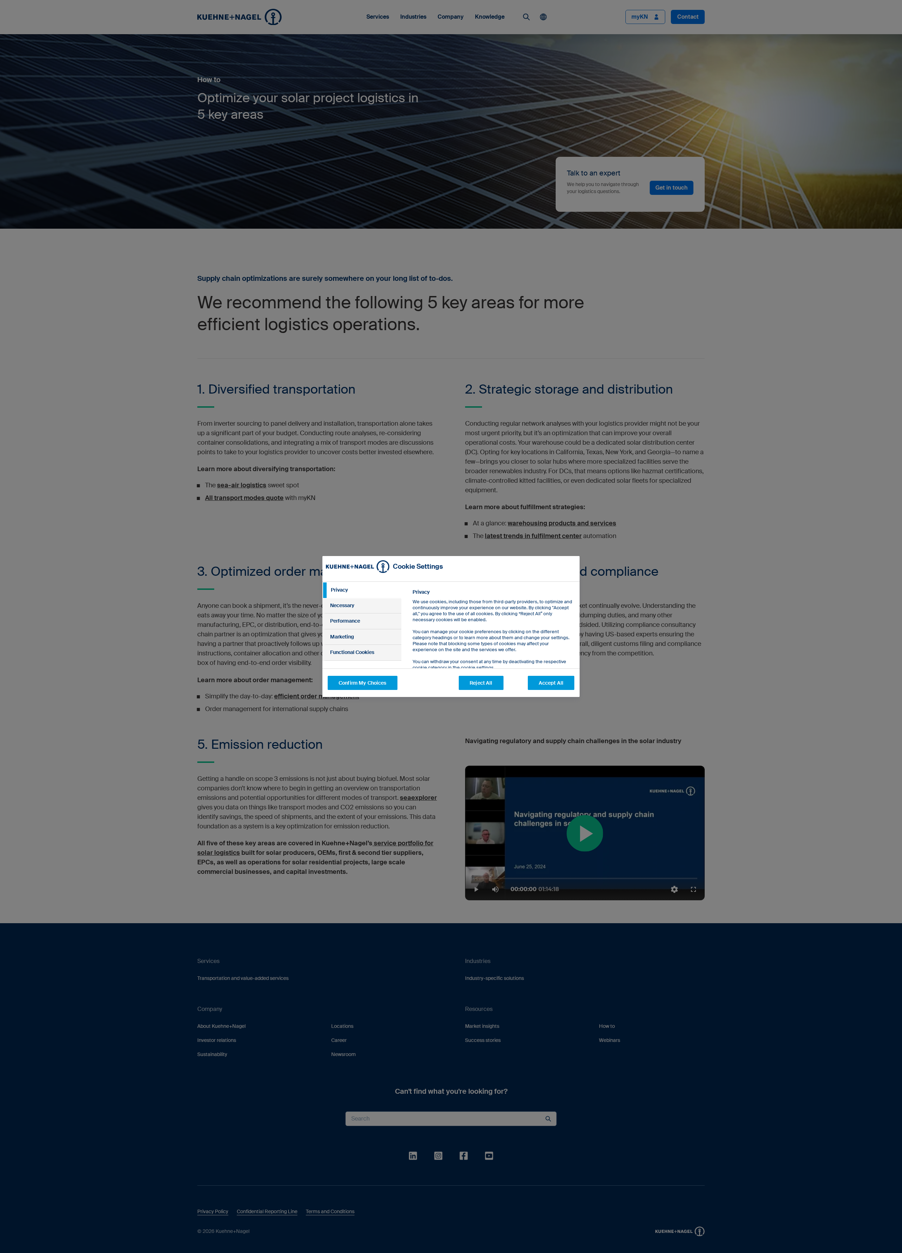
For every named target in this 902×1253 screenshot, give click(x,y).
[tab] (362, 590)
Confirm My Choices (363, 683)
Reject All (481, 683)
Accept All (551, 683)
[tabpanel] (493, 646)
